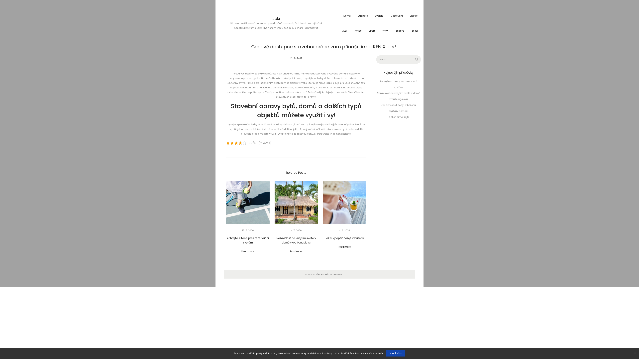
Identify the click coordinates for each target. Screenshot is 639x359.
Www (385, 30)
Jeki (276, 18)
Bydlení (379, 15)
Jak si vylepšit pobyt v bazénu (344, 238)
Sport (372, 30)
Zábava (400, 30)
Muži (344, 30)
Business (363, 15)
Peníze (358, 30)
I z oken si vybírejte (399, 117)
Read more (247, 251)
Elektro (414, 15)
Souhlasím (395, 353)
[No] (635, 353)
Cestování (397, 15)
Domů (347, 15)
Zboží (415, 30)
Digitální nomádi (398, 111)
